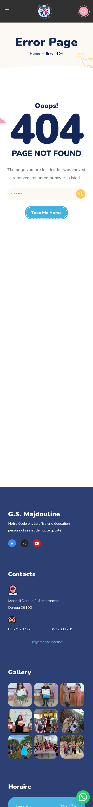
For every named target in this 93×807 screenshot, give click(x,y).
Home (35, 53)
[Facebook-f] (12, 543)
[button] (83, 797)
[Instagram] (24, 543)
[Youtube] (37, 543)
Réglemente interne (46, 642)
